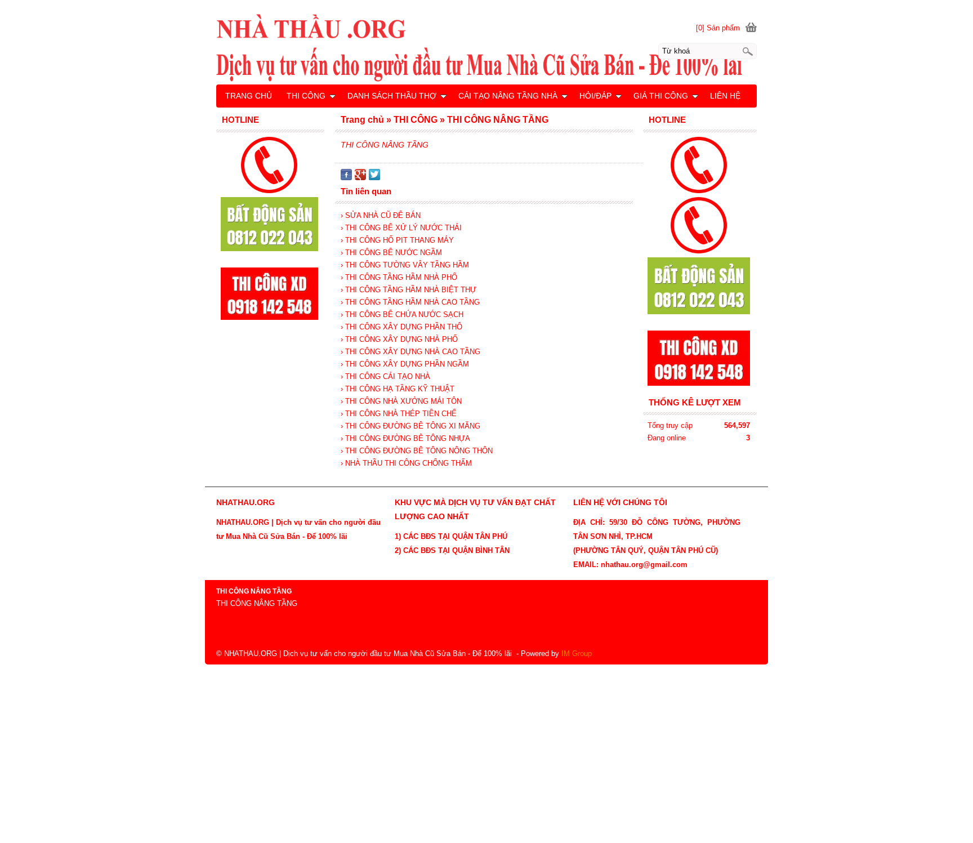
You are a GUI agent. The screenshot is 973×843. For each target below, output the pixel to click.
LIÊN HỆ (725, 95)
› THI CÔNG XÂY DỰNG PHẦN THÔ (401, 327)
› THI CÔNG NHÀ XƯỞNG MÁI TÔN (401, 401)
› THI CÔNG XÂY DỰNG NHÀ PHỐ (399, 339)
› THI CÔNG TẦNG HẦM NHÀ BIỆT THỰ (408, 290)
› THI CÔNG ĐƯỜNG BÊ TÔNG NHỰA (405, 438)
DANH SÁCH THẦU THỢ (391, 95)
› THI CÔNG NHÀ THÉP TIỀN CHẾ (399, 413)
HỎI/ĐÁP (595, 95)
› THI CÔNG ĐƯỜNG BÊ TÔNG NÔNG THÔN (417, 451)
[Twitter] (374, 177)
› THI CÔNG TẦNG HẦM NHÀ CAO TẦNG (410, 302)
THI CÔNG (306, 95)
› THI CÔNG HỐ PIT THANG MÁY (397, 240)
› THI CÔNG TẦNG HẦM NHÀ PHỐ (399, 277)
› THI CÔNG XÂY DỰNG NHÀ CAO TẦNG (410, 351)
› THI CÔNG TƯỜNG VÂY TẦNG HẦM (405, 265)
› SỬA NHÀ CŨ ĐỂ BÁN (381, 215)
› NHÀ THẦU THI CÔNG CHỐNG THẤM (406, 463)
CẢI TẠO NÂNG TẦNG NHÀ (507, 95)
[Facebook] (346, 177)
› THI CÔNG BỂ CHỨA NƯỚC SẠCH (402, 314)
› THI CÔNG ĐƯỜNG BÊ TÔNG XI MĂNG (410, 426)
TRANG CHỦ (248, 95)
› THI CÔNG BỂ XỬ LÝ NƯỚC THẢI (401, 228)
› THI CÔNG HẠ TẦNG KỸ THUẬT (397, 389)
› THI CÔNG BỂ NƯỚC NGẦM (391, 252)
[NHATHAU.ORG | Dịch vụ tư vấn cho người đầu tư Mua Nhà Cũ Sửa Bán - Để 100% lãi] (486, 47)
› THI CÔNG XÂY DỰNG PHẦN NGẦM (405, 364)
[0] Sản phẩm (718, 28)
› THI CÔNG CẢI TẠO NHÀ (385, 376)
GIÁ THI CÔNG (660, 95)
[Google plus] (360, 177)
